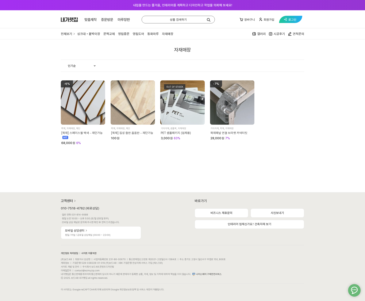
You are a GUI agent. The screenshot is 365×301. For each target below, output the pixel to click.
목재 (63, 128)
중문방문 (107, 19)
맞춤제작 (90, 19)
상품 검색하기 (178, 19)
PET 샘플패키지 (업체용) (176, 133)
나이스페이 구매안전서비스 (209, 274)
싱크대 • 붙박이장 (88, 34)
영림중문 (123, 34)
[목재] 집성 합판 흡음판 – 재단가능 (132, 133)
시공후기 (279, 34)
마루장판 (124, 19)
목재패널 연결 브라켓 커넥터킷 (228, 133)
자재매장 (167, 34)
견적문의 (298, 34)
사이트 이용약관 (89, 253)
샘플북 (173, 128)
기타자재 (165, 128)
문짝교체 (109, 34)
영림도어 (138, 34)
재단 (78, 128)
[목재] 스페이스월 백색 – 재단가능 (82, 133)
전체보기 (67, 34)
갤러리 (261, 34)
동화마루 (153, 34)
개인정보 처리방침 (69, 253)
